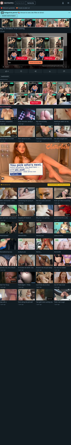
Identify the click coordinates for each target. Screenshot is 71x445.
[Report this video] (64, 71)
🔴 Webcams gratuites (8, 8)
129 (2, 31)
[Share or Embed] (35, 71)
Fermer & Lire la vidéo (35, 62)
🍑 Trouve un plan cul (23, 8)
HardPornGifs (5, 76)
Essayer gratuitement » (9, 16)
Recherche (30, 3)
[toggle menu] (58, 3)
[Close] (69, 12)
